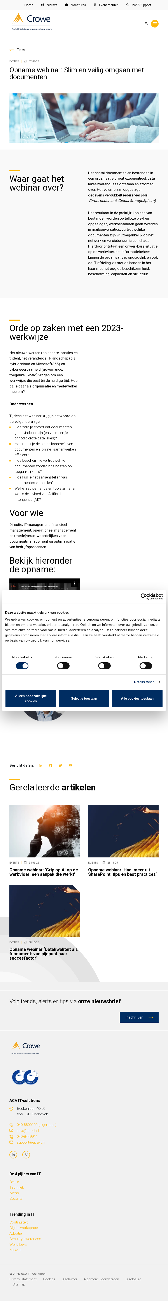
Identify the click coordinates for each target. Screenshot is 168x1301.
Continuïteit (18, 1222)
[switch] (63, 665)
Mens (14, 1193)
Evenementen (108, 5)
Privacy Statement (23, 1279)
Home (28, 5)
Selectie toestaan (84, 698)
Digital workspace (23, 1227)
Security (16, 1198)
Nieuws (51, 5)
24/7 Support (141, 5)
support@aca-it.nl (31, 1142)
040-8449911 (27, 1136)
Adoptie (15, 1233)
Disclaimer (69, 1279)
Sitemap (19, 1284)
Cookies (49, 1279)
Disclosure (133, 1279)
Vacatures (78, 5)
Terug (20, 49)
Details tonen (144, 682)
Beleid (14, 1182)
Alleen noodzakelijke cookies (31, 698)
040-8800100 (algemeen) (36, 1124)
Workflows (18, 1244)
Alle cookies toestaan (137, 698)
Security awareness (25, 1239)
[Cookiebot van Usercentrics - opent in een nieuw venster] (144, 596)
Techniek (16, 1187)
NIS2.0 (15, 1250)
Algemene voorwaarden (101, 1279)
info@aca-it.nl (28, 1130)
